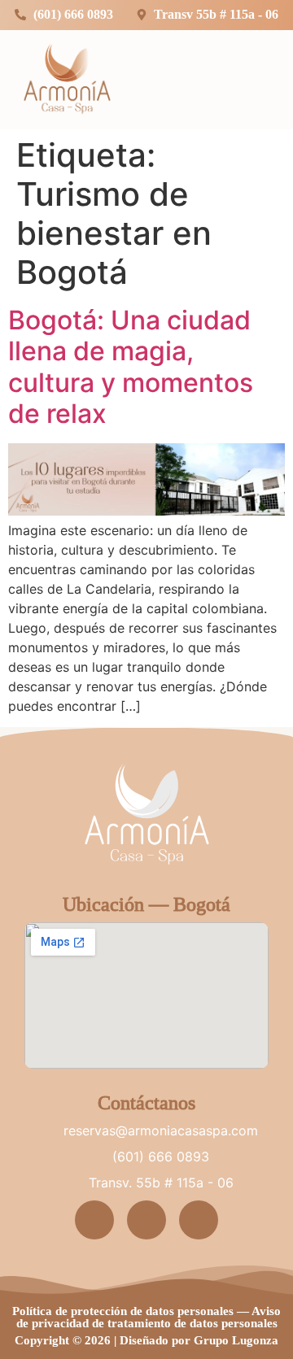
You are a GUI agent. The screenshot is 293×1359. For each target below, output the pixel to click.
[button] (258, 77)
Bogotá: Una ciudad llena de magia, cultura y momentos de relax (130, 366)
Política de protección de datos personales (123, 1311)
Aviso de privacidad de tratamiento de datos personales (149, 1317)
